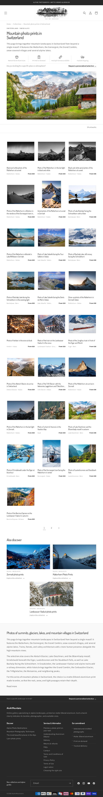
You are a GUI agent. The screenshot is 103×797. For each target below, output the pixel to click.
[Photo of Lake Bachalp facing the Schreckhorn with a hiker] (82, 194)
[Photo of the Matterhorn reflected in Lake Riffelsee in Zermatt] (21, 238)
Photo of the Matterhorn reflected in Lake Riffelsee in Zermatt (19, 255)
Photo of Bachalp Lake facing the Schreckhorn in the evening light (18, 298)
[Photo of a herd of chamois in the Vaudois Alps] (52, 410)
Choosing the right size (53, 770)
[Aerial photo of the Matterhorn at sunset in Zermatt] (52, 194)
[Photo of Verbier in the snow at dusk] (21, 324)
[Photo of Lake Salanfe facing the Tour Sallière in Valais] (52, 238)
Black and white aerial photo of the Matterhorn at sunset (80, 169)
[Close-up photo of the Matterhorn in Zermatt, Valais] (82, 281)
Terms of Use (49, 763)
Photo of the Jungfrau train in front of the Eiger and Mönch (81, 341)
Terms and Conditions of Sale (53, 755)
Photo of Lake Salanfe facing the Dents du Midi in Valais (51, 298)
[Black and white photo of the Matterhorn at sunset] (21, 151)
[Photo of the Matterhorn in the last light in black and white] (52, 151)
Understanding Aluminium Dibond (54, 735)
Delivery (47, 740)
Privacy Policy (49, 760)
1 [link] (44, 527)
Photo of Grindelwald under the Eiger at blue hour (20, 471)
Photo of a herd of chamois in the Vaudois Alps (49, 428)
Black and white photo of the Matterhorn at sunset (17, 169)
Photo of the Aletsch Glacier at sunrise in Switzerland (20, 385)
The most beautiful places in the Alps (21, 735)
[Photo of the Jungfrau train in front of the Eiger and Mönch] (82, 324)
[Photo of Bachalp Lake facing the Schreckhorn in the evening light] (21, 281)
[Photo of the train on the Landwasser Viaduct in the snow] (52, 324)
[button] (6, 13)
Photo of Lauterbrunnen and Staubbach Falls (82, 471)
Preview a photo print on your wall (53, 729)
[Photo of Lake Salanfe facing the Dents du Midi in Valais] (52, 281)
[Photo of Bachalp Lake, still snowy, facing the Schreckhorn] (82, 238)
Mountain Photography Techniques (20, 731)
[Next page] (59, 528)
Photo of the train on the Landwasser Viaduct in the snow (50, 341)
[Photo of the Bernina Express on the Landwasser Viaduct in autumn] (21, 497)
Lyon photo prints (14, 738)
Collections (17, 24)
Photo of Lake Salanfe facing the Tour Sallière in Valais (51, 255)
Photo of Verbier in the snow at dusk (19, 340)
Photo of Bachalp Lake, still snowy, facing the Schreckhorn (80, 255)
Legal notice (48, 767)
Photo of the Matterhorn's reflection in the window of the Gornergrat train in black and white (20, 212)
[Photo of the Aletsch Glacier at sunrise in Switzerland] (21, 367)
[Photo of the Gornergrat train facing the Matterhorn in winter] (52, 454)
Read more (12, 686)
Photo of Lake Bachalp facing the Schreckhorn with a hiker (79, 212)
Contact (47, 750)
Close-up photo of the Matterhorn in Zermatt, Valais (81, 298)
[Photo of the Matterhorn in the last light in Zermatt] (21, 410)
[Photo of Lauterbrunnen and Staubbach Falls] (82, 454)
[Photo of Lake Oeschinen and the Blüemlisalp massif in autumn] (82, 410)
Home (9, 24)
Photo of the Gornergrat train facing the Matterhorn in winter (51, 471)
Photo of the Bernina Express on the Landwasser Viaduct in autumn (19, 514)
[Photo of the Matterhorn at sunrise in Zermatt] (82, 367)
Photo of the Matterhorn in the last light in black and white (51, 169)
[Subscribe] (70, 783)
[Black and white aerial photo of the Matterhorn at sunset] (82, 151)
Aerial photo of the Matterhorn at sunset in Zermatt (52, 212)
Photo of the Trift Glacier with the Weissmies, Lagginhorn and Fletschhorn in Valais (51, 385)
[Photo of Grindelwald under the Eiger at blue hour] (21, 454)
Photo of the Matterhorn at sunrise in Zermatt (81, 385)
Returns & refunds (51, 743)
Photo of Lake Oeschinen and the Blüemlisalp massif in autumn (79, 428)
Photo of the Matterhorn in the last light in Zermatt (20, 428)
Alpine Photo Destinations (17, 728)
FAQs (45, 747)
